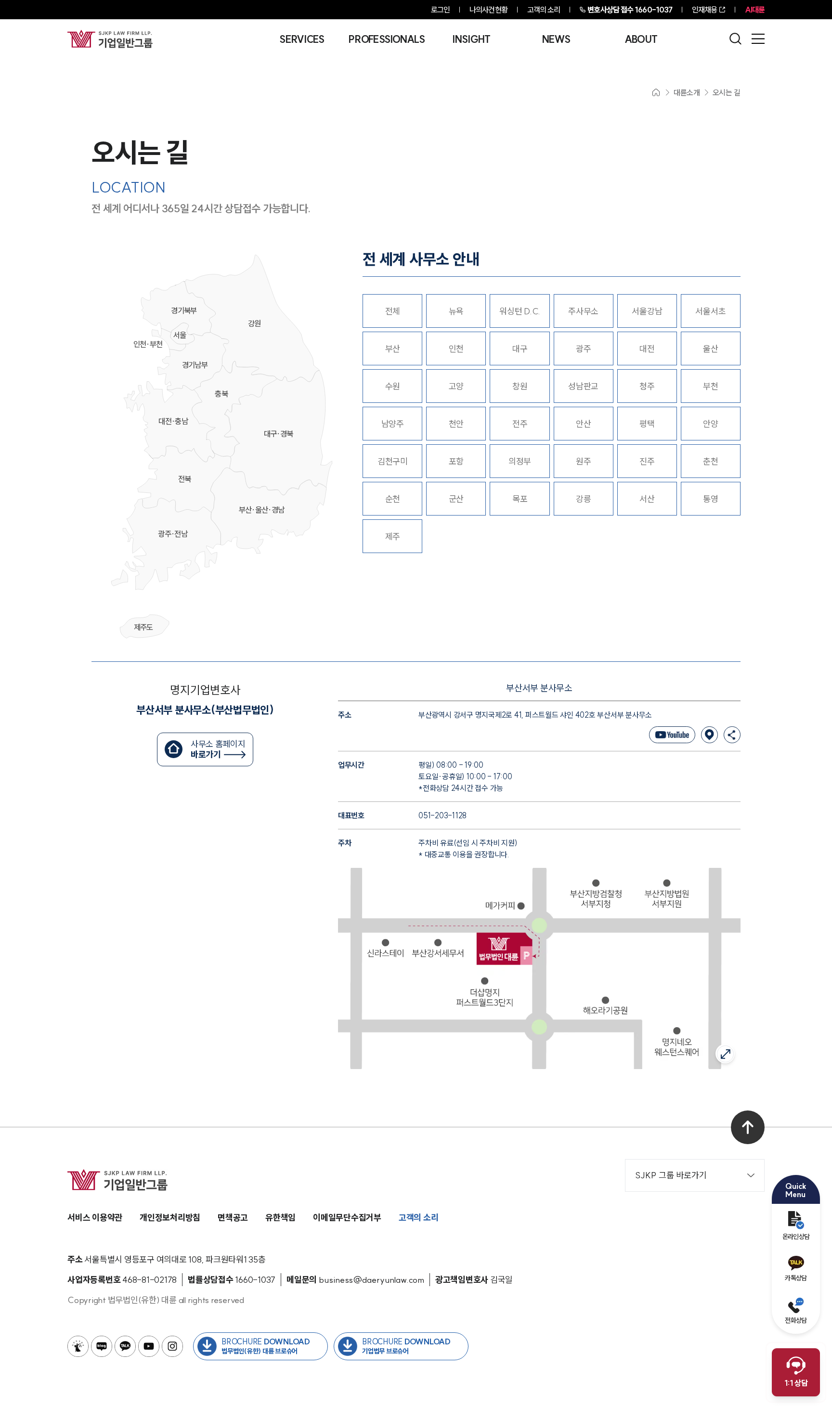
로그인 (440, 9)
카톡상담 (795, 1278)
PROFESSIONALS (387, 39)
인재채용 (704, 9)
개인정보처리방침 (170, 1217)
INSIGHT (471, 39)
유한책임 (280, 1217)
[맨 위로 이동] (748, 1127)
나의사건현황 (488, 9)
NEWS (556, 39)
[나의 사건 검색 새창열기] (78, 1346)
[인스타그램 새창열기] (172, 1346)
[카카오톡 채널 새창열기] (125, 1346)
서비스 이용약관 (94, 1217)
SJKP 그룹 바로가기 (671, 1175)
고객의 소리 (543, 9)
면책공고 (233, 1217)
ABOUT (641, 39)
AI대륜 (755, 9)
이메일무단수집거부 (347, 1217)
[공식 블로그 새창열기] (101, 1346)
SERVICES (301, 39)
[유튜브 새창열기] (148, 1346)
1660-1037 (629, 9)
